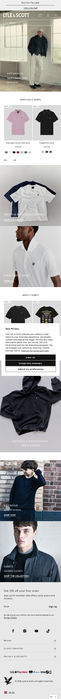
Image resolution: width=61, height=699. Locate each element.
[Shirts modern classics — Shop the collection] (30, 551)
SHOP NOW (10, 515)
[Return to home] (8, 681)
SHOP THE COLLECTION (16, 576)
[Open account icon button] (48, 15)
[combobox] (53, 696)
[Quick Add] (60, 335)
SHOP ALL (9, 281)
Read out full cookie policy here (35, 350)
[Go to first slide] (14, 160)
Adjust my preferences (31, 369)
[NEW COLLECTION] (30, 46)
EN (51, 696)
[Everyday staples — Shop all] (30, 256)
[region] (30, 349)
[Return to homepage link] (16, 15)
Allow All (30, 357)
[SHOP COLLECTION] (30, 406)
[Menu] (56, 15)
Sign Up (53, 606)
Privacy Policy (10, 617)
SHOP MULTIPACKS (14, 220)
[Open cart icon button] (40, 15)
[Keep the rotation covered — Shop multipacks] (30, 195)
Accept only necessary (30, 363)
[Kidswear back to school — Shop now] (30, 490)
